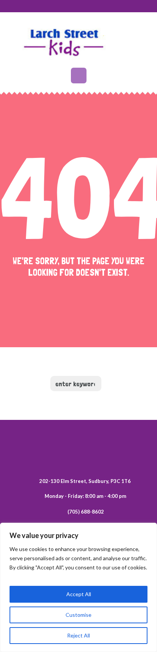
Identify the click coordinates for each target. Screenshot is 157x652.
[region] (78, 587)
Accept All (78, 594)
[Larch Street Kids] (78, 41)
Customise (78, 614)
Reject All (78, 635)
